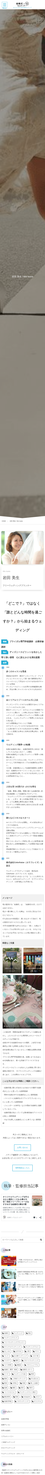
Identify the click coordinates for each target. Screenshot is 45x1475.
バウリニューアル (32, 1365)
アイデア (7, 1360)
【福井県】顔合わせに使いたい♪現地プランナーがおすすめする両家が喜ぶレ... (31, 1313)
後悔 (5, 1378)
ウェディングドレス (10, 1338)
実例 (16, 1397)
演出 (29, 1333)
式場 (23, 1383)
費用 (16, 1360)
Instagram (27, 1397)
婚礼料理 (7, 1397)
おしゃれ (7, 1351)
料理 (32, 1374)
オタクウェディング (8, 1448)
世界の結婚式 (5, 1430)
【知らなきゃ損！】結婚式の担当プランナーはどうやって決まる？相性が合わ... (30, 1287)
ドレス (6, 1356)
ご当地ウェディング (19, 1378)
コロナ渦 (35, 1356)
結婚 (5, 1388)
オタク (38, 1397)
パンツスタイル (9, 1392)
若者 (22, 1388)
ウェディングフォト (32, 1347)
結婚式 (6, 1333)
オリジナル (37, 1401)
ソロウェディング (22, 1401)
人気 (28, 1351)
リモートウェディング (31, 1360)
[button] (22, 1147)
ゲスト (37, 1351)
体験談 (19, 1365)
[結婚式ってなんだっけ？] (22, 4)
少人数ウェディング (20, 1356)
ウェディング (18, 1333)
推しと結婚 (34, 1383)
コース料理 (7, 1365)
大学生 (14, 1383)
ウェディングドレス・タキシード (12, 1454)
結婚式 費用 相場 (10, 1369)
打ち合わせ (34, 1378)
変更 (5, 1383)
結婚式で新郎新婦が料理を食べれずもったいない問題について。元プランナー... (31, 1274)
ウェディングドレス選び (28, 1392)
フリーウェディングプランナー (14, 1342)
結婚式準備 (7, 1401)
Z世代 (31, 1388)
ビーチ (6, 1374)
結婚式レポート (27, 1369)
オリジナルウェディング (12, 1347)
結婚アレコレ (5, 1425)
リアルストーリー (7, 1436)
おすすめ (18, 1351)
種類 (13, 1388)
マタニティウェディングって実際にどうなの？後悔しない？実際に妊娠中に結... (31, 1300)
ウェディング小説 (20, 1374)
